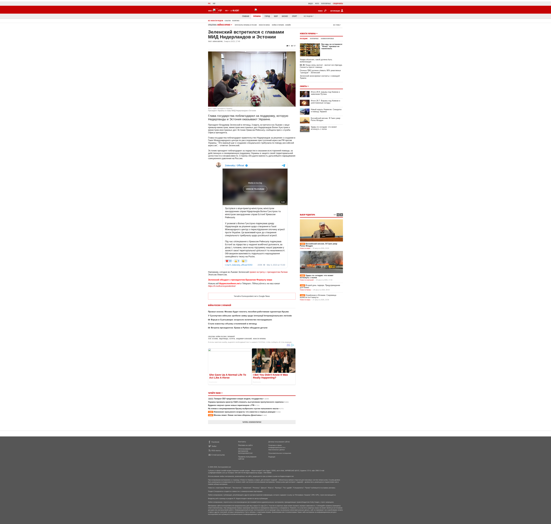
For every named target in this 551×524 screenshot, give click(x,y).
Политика (235, 20)
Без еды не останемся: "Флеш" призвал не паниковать (332, 46)
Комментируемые (327, 38)
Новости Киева (305, 290)
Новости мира (305, 248)
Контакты (242, 442)
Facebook (215, 442)
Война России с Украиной (225, 336)
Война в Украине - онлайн (281, 25)
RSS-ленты (216, 451)
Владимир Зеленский (244, 339)
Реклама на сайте (245, 445)
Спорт (294, 16)
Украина (257, 16)
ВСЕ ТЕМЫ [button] (336, 25)
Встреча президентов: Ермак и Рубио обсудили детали (239, 327)
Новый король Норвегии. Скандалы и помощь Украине (326, 110)
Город (267, 16)
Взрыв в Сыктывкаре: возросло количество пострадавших (241, 319)
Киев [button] (210, 11)
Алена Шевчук (218, 41)
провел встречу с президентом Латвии (268, 272)
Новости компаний (307, 280)
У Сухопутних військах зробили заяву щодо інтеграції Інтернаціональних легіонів (250, 315)
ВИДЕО (310, 3)
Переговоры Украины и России (246, 25)
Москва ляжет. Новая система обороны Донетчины (238, 415)
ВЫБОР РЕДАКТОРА (307, 214)
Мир (276, 16)
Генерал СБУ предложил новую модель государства (239, 399)
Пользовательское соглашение (279, 453)
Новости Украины (308, 33)
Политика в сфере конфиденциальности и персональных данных (276, 447)
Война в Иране (254, 24)
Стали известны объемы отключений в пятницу (232, 323)
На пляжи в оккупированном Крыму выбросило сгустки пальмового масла (246, 408)
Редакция (271, 457)
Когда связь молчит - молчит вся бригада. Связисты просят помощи (321, 66)
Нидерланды (223, 339)
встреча (232, 339)
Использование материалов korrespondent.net (245, 451)
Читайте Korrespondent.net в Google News (252, 296)
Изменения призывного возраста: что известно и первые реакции (245, 412)
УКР (214, 3)
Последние (304, 38)
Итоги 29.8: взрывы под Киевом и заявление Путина (325, 93)
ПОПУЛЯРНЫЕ (326, 3)
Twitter (214, 446)
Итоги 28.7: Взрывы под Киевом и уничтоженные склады (325, 102)
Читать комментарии (251, 422)
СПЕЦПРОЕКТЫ (338, 3)
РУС (209, 3)
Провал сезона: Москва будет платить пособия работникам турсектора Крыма (248, 311)
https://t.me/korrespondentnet (221, 286)
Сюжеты (303, 86)
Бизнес (285, 16)
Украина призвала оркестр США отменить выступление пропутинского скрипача (248, 402)
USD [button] (226, 10)
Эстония (215, 339)
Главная (245, 16)
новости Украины (259, 339)
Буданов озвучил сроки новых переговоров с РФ (234, 405)
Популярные (314, 38)
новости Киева (264, 25)
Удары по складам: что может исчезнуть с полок (324, 128)
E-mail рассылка (218, 455)
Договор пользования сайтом (279, 442)
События (228, 20)
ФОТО (317, 3)
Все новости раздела (215, 20)
